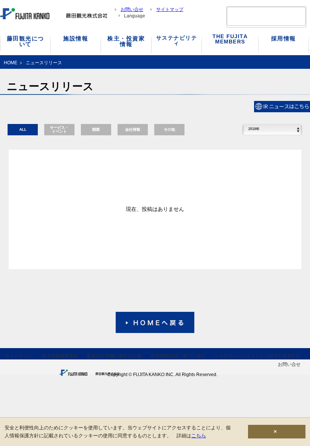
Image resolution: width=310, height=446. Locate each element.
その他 (169, 129)
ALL (22, 129)
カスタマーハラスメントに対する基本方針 (257, 356)
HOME (10, 62)
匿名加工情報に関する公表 (114, 356)
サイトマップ (169, 9)
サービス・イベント (59, 129)
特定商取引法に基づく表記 (178, 356)
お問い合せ (132, 9)
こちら (198, 435)
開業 (96, 129)
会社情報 (132, 129)
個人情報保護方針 (60, 356)
